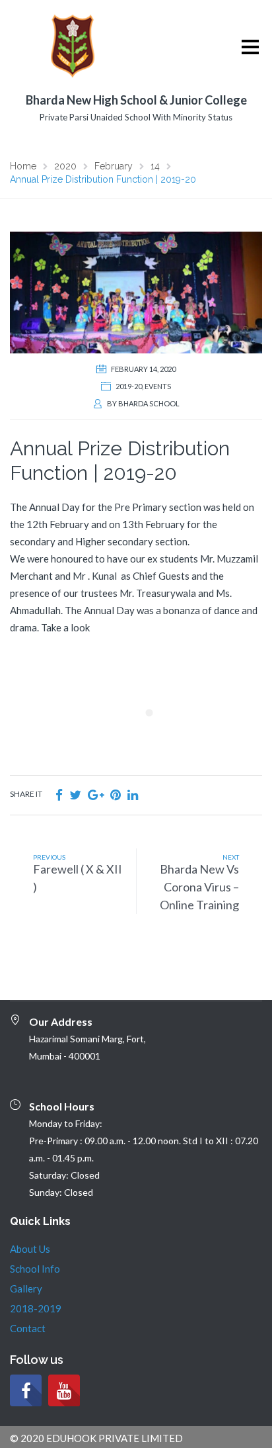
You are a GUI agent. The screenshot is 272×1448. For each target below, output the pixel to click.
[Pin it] (115, 794)
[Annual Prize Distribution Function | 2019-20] (136, 291)
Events (158, 386)
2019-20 (129, 386)
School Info (35, 1269)
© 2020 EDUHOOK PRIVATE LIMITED (96, 1438)
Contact (28, 1328)
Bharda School (149, 403)
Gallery (26, 1288)
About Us (30, 1249)
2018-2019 (35, 1308)
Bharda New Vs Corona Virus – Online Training (199, 887)
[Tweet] (75, 794)
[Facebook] (26, 1390)
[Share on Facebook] (59, 794)
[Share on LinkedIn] (132, 794)
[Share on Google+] (96, 794)
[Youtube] (64, 1390)
